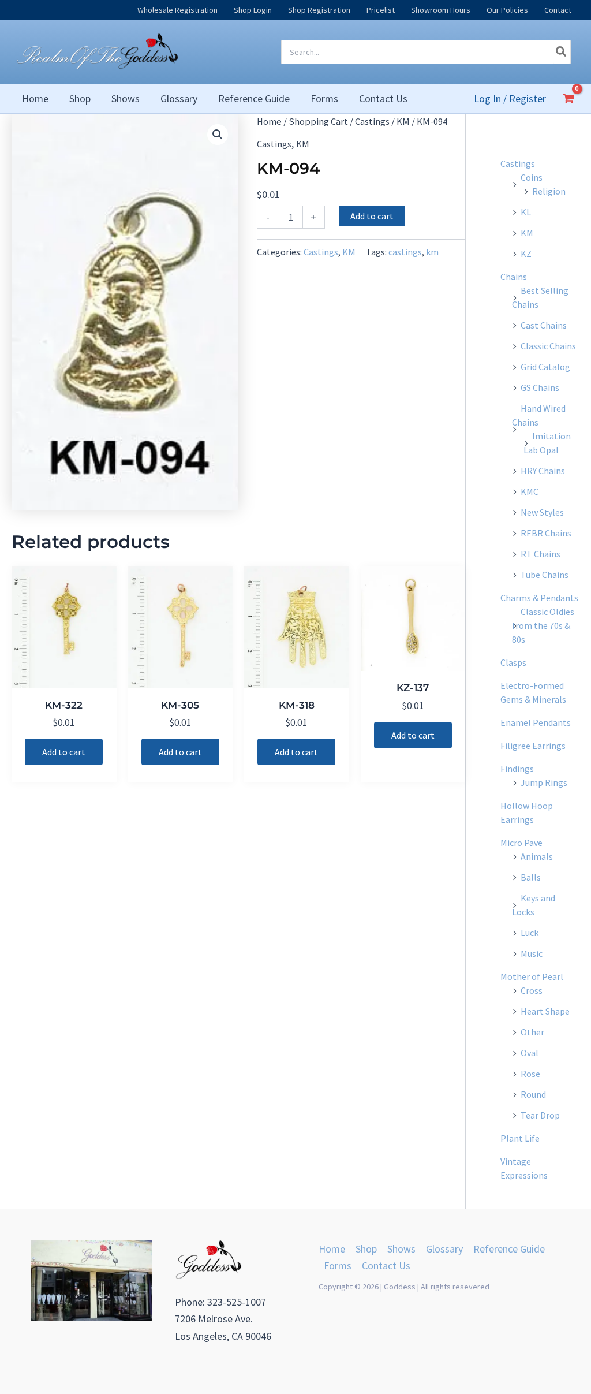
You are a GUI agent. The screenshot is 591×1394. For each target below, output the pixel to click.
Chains (513, 276)
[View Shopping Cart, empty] (568, 98)
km (432, 252)
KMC (529, 491)
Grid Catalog (545, 366)
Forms (337, 1265)
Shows (401, 1248)
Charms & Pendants (539, 597)
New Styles (542, 512)
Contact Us (386, 1265)
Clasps (513, 662)
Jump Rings (544, 782)
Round (533, 1094)
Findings (517, 768)
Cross (532, 990)
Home (269, 121)
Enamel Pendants (535, 722)
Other (532, 1032)
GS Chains (540, 387)
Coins (532, 177)
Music (532, 953)
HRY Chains (543, 470)
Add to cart (372, 216)
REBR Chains (546, 533)
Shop (366, 1248)
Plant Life (520, 1138)
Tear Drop (540, 1115)
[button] (217, 134)
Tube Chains (544, 574)
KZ (526, 253)
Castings (372, 121)
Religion (549, 191)
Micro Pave (521, 842)
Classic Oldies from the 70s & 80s (543, 625)
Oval (529, 1052)
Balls (531, 877)
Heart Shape (545, 1011)
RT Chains (540, 554)
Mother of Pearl (531, 976)
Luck (529, 932)
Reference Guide (509, 1248)
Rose (530, 1073)
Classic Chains (548, 346)
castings (405, 252)
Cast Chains (544, 325)
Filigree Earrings (533, 745)
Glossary (444, 1248)
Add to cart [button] (63, 752)
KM (403, 121)
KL (526, 212)
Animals (537, 856)
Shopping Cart (318, 121)
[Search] (561, 52)
